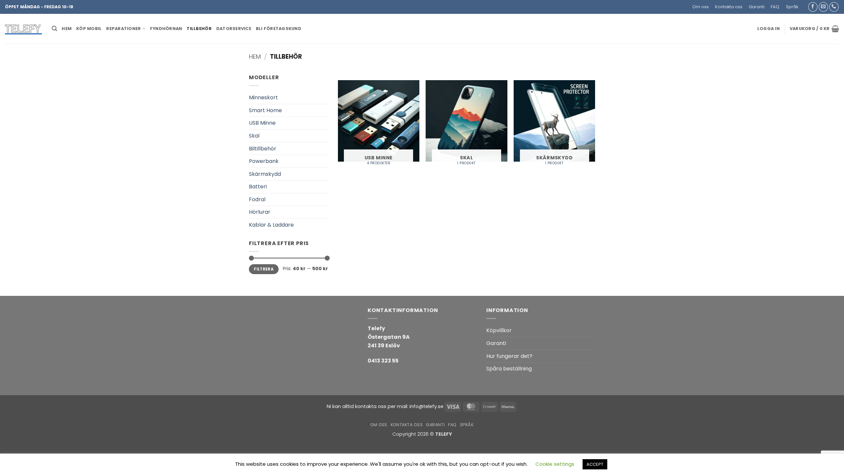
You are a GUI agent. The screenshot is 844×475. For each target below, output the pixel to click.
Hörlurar (259, 212)
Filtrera (264, 269)
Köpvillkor (499, 330)
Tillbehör (199, 28)
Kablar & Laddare (271, 225)
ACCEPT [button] (595, 464)
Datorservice (233, 28)
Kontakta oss (728, 7)
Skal (254, 136)
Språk (792, 7)
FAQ (775, 7)
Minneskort (263, 97)
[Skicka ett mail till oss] (823, 7)
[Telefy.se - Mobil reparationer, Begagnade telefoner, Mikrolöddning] (23, 29)
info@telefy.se (426, 406)
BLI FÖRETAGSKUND (278, 28)
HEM (67, 28)
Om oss (700, 7)
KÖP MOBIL (89, 28)
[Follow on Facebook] (813, 7)
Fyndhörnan (166, 28)
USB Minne (262, 123)
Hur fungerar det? (509, 356)
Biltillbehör (262, 148)
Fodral (257, 199)
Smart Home (265, 110)
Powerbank (264, 161)
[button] (804, 4)
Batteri (258, 186)
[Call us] (834, 7)
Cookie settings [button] (554, 463)
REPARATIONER (123, 28)
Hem (255, 56)
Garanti (757, 7)
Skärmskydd (265, 174)
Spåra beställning (509, 368)
